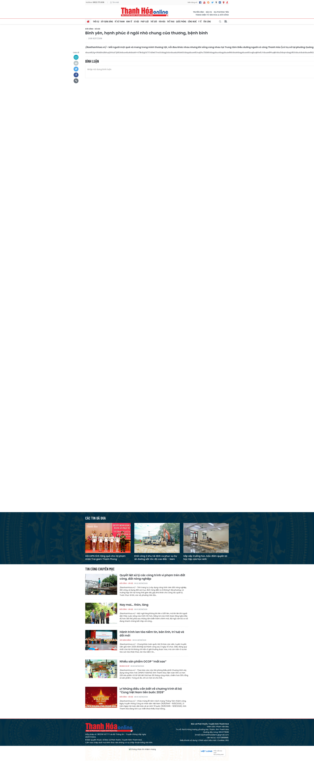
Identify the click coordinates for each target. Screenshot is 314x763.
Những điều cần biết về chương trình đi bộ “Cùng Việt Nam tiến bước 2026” (151, 690)
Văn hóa (162, 21)
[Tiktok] (216, 2)
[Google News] (208, 2)
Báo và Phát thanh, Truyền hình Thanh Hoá (109, 727)
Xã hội (136, 21)
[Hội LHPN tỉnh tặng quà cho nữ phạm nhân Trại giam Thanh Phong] (108, 538)
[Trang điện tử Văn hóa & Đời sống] (220, 2)
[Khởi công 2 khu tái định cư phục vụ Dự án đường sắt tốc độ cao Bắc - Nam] (157, 538)
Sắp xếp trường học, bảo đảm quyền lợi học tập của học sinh (205, 557)
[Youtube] (204, 2)
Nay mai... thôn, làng (134, 605)
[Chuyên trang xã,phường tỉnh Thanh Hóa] (223, 2)
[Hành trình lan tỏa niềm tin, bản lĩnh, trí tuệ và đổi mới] (101, 640)
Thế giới (153, 21)
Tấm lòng (207, 21)
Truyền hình (198, 12)
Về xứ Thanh (120, 21)
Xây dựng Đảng (107, 21)
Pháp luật (145, 21)
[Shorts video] (227, 2)
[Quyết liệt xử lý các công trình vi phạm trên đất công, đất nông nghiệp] (101, 584)
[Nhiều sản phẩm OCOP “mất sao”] (101, 669)
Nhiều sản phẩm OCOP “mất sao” (143, 661)
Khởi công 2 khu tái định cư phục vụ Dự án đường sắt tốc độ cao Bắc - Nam (155, 557)
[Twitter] (212, 2)
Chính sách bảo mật (207, 740)
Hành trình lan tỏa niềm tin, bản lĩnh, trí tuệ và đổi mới (152, 633)
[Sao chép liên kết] (76, 80)
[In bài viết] (76, 63)
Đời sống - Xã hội (92, 29)
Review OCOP (124, 666)
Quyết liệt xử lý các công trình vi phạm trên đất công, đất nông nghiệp (152, 577)
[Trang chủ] (88, 21)
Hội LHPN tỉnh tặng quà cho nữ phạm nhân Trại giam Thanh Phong (105, 557)
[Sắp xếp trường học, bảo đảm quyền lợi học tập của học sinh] (206, 538)
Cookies (221, 740)
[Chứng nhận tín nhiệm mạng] (142, 749)
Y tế (200, 21)
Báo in (209, 12)
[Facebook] (200, 2)
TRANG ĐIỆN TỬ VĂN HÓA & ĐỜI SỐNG (212, 14)
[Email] (76, 57)
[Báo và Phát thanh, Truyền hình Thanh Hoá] (145, 11)
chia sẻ (76, 52)
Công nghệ (192, 21)
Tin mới (115, 2)
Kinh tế (129, 21)
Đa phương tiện (221, 12)
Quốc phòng (181, 21)
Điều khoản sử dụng (188, 740)
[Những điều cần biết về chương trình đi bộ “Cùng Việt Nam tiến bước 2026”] (101, 697)
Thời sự (96, 21)
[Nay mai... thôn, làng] (101, 613)
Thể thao (170, 21)
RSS (227, 740)
